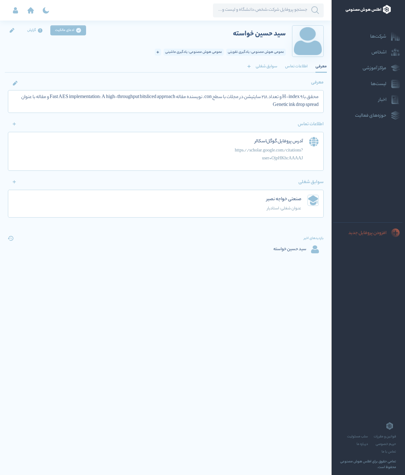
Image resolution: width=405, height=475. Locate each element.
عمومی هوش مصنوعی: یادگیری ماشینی (193, 52)
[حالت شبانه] (45, 10)
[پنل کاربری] (15, 10)
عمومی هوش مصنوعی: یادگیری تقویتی (256, 52)
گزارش (31, 30)
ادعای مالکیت (64, 30)
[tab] (321, 66)
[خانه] (30, 10)
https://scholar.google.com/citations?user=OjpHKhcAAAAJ (269, 154)
